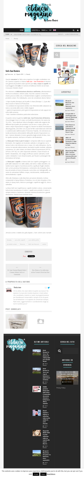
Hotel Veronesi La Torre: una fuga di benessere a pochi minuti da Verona (46, 374)
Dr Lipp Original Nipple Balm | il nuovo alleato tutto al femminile (17, 272)
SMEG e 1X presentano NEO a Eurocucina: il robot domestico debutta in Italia (71, 141)
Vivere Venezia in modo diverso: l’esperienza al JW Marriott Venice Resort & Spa (70, 128)
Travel (43, 30)
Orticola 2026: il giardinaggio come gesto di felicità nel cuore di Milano (71, 116)
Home (21, 30)
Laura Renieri (41, 326)
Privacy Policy (60, 388)
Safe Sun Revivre (33, 244)
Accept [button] (36, 474)
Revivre (22, 244)
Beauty (27, 30)
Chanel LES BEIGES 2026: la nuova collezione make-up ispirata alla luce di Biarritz (46, 437)
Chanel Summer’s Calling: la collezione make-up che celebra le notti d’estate (46, 417)
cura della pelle (33, 240)
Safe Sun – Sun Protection (35, 81)
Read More (51, 474)
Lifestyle (35, 30)
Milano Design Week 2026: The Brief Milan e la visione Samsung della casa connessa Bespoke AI (71, 155)
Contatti (60, 34)
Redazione (10, 74)
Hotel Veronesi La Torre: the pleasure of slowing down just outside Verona (46, 355)
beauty (9, 240)
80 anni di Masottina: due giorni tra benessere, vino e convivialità (70, 104)
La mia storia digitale (71, 34)
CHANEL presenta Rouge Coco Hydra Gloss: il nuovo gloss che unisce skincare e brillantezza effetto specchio (46, 395)
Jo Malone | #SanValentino (40, 323)
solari (44, 244)
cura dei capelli (20, 240)
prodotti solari (12, 244)
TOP (50, 30)
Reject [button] (43, 474)
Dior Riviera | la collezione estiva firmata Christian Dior (40, 271)
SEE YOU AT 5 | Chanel (20, 36)
